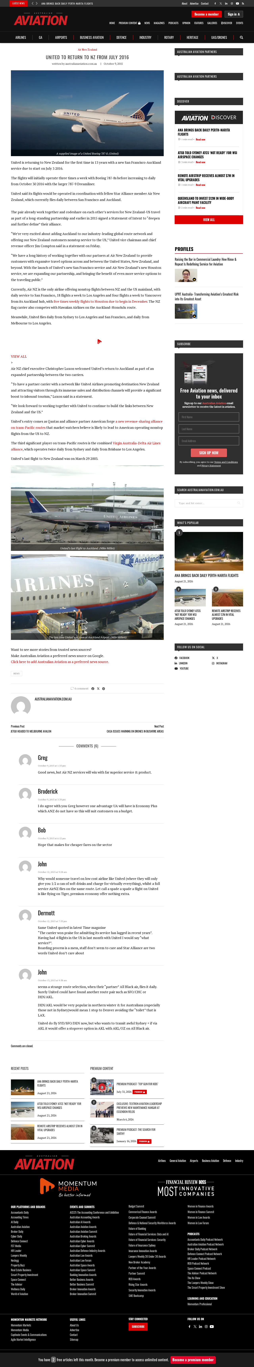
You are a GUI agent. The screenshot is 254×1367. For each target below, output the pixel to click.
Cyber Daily (16, 1236)
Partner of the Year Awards (142, 1268)
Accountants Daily (20, 1212)
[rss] (242, 3)
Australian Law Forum (80, 1260)
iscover (228, 23)
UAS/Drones (219, 37)
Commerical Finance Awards (143, 1212)
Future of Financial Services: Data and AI (148, 1234)
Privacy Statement (211, 465)
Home (112, 23)
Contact (205, 3)
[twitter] (220, 3)
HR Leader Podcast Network (202, 1258)
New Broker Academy (139, 1262)
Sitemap (74, 1339)
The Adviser (16, 1284)
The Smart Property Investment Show (206, 1287)
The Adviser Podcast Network (202, 1273)
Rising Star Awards (138, 1284)
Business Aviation (92, 37)
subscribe (184, 344)
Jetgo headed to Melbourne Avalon (31, 731)
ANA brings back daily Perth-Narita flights (67, 3)
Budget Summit (136, 1206)
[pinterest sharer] (103, 688)
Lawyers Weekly (19, 1255)
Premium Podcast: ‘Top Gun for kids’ (137, 1084)
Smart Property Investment (24, 1275)
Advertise (194, 3)
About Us (74, 1325)
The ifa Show (194, 1278)
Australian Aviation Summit (83, 1231)
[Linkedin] (201, 1327)
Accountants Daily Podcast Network (205, 1239)
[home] (40, 19)
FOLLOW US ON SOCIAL (191, 647)
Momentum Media (20, 1330)
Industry (145, 37)
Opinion (186, 23)
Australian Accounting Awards (85, 1217)
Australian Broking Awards (83, 1236)
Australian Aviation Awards (83, 1227)
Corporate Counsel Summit (142, 1217)
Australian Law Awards (81, 1255)
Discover (183, 101)
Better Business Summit (82, 1284)
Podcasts (173, 23)
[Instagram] (206, 1327)
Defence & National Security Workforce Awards (152, 1223)
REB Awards (134, 1279)
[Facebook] (189, 1327)
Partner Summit (137, 1273)
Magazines (159, 23)
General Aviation (178, 1161)
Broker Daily (17, 1231)
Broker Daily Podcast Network (202, 1249)
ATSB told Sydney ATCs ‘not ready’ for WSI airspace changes (188, 615)
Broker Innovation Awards (82, 1289)
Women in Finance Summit (201, 1212)
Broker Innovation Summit (83, 1294)
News (147, 23)
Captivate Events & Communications (29, 1335)
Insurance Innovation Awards (143, 1251)
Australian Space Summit (82, 1270)
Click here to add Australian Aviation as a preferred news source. (60, 661)
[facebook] (215, 3)
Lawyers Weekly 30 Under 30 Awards (147, 1256)
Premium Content (128, 23)
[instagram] (231, 3)
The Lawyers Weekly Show (201, 1283)
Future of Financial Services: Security (147, 1240)
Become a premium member (193, 1359)
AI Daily (14, 1222)
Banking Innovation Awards (83, 1275)
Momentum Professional (200, 1304)
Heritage (192, 37)
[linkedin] (226, 3)
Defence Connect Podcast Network (205, 1254)
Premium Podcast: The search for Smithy (136, 1132)
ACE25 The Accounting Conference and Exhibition (94, 1212)
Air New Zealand (87, 49)
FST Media (16, 1246)
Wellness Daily (18, 1289)
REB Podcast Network (198, 1263)
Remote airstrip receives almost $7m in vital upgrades (226, 615)
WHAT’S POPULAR (188, 523)
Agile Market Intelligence (23, 1339)
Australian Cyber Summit (82, 1246)
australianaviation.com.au (81, 64)
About (184, 3)
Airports (61, 37)
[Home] (44, 1162)
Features (198, 23)
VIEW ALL (19, 356)
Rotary (169, 37)
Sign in (232, 14)
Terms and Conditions (226, 461)
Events (239, 23)
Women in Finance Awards (201, 1206)
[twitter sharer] (98, 688)
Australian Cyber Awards (82, 1241)
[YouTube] (212, 1327)
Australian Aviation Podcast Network (206, 1244)
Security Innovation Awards (142, 1290)
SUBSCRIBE (138, 1326)
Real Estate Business (21, 1270)
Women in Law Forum (198, 1223)
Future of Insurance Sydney (142, 1245)
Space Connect (18, 1279)
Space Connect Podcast (199, 1268)
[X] (195, 1327)
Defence (121, 37)
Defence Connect (19, 1241)
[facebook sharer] (92, 688)
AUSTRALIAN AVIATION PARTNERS (197, 52)
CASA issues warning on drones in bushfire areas (135, 731)
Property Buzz (18, 1265)
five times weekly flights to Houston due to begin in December (100, 301)
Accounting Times (20, 1217)
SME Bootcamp (136, 1296)
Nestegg (15, 1260)
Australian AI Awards (80, 1222)
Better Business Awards (81, 1279)
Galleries (212, 23)
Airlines (20, 37)
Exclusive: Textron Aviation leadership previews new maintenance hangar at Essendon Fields (139, 1108)
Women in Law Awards (199, 1217)
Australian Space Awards (82, 1265)
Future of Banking (137, 1228)
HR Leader (16, 1251)
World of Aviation (19, 1294)
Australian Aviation (20, 1227)
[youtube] (237, 3)
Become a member (206, 14)
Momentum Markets (21, 1325)
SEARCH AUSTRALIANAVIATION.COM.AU (200, 490)
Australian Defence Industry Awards (87, 1251)
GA (40, 37)
